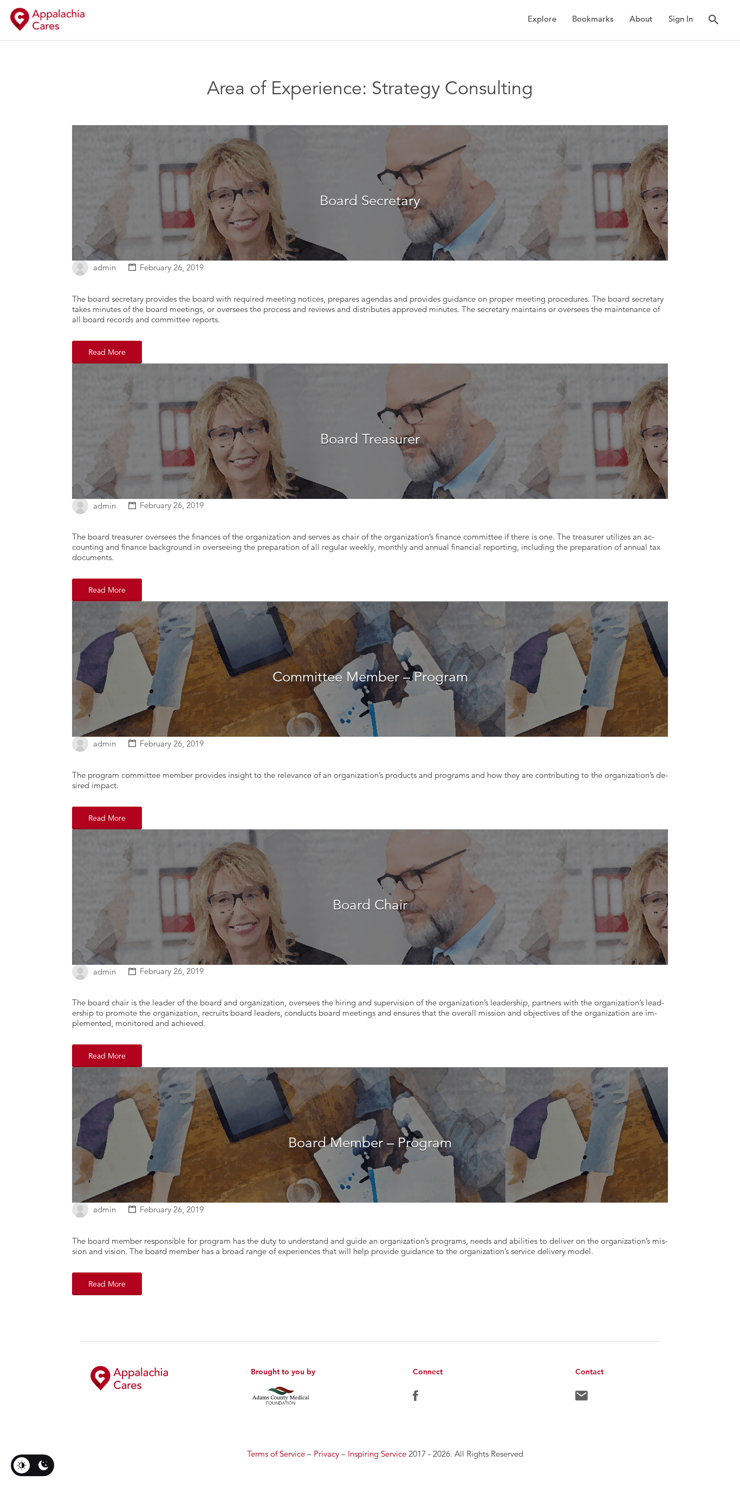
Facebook (415, 1398)
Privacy (326, 1454)
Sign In (680, 19)
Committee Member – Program (370, 676)
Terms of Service (276, 1454)
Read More (107, 352)
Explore (542, 19)
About (641, 19)
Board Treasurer (370, 439)
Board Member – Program (370, 1142)
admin (104, 267)
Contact (581, 1398)
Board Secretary (370, 200)
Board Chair (370, 905)
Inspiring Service (377, 1454)
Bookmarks (593, 19)
